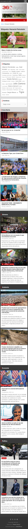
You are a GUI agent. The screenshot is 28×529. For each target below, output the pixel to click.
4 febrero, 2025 (5, 272)
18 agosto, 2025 (5, 426)
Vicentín (7, 94)
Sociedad (4, 46)
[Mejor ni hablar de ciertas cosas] (14, 40)
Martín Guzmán (9, 88)
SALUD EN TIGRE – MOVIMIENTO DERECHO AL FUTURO (12, 203)
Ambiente (5, 287)
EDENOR (13, 77)
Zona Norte (6, 110)
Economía (5, 368)
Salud (20, 89)
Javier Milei (18, 81)
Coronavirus (5, 73)
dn (11, 52)
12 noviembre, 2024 (6, 314)
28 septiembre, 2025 (6, 238)
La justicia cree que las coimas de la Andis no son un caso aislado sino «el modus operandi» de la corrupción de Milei (13, 500)
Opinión (10, 385)
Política (12, 264)
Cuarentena (15, 75)
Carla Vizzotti (21, 69)
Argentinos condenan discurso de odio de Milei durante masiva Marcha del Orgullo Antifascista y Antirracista (14, 269)
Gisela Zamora (12, 79)
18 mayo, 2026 (5, 206)
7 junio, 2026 (5, 181)
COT (11, 73)
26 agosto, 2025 (5, 504)
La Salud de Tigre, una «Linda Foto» (12, 153)
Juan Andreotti (8, 84)
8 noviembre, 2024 (6, 353)
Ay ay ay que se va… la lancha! (11, 130)
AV (2, 126)
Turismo (3, 94)
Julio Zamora (19, 83)
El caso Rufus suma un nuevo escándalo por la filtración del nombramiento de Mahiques (11, 463)
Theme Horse (16, 524)
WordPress (19, 526)
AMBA (17, 67)
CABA (17, 69)
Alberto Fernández (8, 67)
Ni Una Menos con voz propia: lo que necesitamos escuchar (13, 235)
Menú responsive (25, 1)
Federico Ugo (18, 77)
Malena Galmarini (13, 86)
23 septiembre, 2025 (6, 392)
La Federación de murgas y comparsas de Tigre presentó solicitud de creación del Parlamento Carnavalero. (14, 178)
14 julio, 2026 (5, 132)
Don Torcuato (8, 77)
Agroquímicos (5, 304)
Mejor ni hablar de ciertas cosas (11, 50)
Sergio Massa (11, 92)
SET (17, 92)
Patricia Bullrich (9, 89)
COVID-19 (15, 73)
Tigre (21, 92)
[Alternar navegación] (4, 20)
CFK (10, 71)
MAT (14, 88)
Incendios (13, 81)
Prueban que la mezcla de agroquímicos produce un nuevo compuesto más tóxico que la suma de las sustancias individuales (14, 310)
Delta (20, 75)
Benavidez (13, 69)
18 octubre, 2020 (6, 52)
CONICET (23, 71)
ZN (8, 126)
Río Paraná (15, 89)
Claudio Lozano (15, 71)
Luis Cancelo (4, 86)
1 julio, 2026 (4, 155)
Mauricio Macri (18, 88)
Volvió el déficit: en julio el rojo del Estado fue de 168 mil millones (12, 423)
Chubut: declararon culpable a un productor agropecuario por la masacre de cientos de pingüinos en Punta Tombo (14, 349)
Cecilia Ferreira (5, 71)
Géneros (5, 214)
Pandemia (4, 89)
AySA (9, 69)
